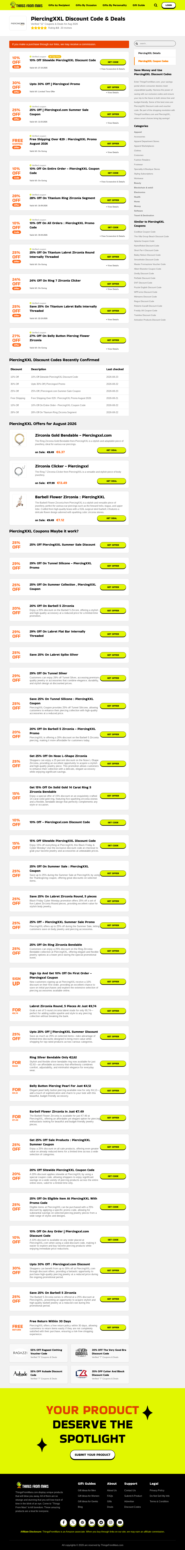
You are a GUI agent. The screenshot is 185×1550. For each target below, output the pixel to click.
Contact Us (130, 1490)
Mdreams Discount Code (145, 296)
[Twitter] (73, 1522)
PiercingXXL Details (149, 53)
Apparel (138, 132)
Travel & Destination (144, 215)
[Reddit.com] (101, 1522)
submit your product (92, 1454)
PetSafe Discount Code (144, 278)
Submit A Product (133, 1496)
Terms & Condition (159, 1501)
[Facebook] (63, 1522)
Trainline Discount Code (145, 315)
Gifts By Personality (115, 5)
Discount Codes (132, 1507)
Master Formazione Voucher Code (150, 264)
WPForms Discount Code (145, 292)
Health (137, 197)
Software (138, 211)
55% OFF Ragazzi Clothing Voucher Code (46, 1351)
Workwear (138, 178)
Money (137, 206)
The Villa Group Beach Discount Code (151, 236)
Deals (110, 1507)
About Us (112, 1490)
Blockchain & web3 (143, 187)
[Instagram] (110, 1522)
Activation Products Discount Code (150, 320)
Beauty (137, 183)
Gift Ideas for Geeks (88, 1501)
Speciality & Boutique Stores (147, 169)
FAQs (110, 1496)
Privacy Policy (157, 1490)
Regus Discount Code (144, 301)
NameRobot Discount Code (146, 246)
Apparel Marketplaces (144, 146)
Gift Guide (139, 5)
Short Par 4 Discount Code (146, 250)
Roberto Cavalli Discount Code (148, 306)
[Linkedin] (91, 1522)
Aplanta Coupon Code (144, 241)
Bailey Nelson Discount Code (147, 255)
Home (137, 201)
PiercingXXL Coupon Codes (153, 61)
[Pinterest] (82, 1522)
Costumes (138, 155)
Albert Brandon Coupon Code (147, 269)
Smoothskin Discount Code (146, 259)
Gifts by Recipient (59, 5)
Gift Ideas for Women (88, 1496)
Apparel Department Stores (146, 141)
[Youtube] (120, 1522)
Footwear (138, 164)
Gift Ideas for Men (87, 1490)
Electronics (139, 192)
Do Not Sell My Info (160, 1496)
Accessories (139, 137)
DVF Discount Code (143, 283)
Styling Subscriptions (143, 174)
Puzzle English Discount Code (147, 287)
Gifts (109, 1501)
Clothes (137, 150)
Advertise (129, 1501)
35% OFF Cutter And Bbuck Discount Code (108, 1373)
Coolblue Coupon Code (145, 232)
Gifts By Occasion (86, 5)
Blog (80, 1507)
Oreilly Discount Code (144, 273)
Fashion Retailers (142, 160)
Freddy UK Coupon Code (145, 310)
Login (168, 5)
